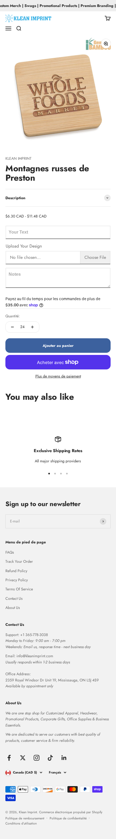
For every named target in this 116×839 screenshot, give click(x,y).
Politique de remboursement (24, 818)
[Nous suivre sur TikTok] (50, 757)
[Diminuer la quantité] (12, 327)
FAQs (9, 552)
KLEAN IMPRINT (18, 158)
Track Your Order (19, 561)
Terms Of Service (19, 589)
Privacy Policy (16, 580)
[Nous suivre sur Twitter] (22, 757)
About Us (12, 607)
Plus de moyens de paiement (58, 376)
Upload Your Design (24, 246)
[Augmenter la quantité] (32, 327)
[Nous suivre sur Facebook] (9, 757)
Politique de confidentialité (68, 818)
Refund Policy (16, 570)
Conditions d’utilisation (21, 823)
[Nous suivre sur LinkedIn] (64, 757)
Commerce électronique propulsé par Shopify (70, 812)
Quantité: (12, 316)
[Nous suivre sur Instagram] (36, 757)
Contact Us (14, 598)
